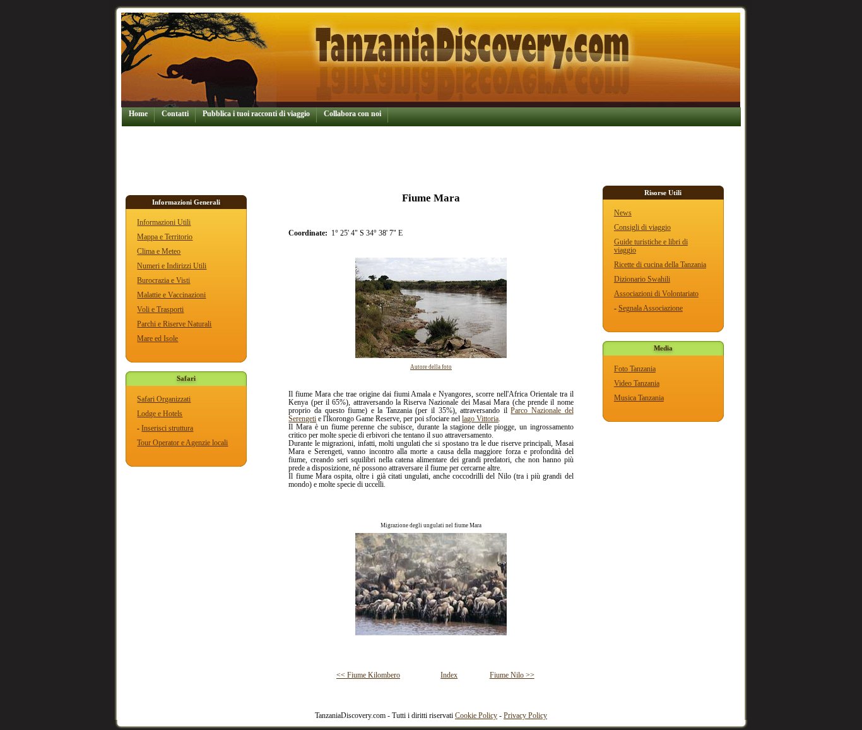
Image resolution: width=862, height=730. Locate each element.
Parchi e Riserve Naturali (174, 324)
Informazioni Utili (164, 222)
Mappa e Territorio (164, 237)
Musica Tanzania (639, 398)
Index (449, 675)
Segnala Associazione (650, 308)
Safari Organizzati (164, 399)
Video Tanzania (636, 384)
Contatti (175, 114)
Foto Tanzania (635, 369)
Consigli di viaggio (642, 228)
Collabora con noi (352, 114)
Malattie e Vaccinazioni (171, 295)
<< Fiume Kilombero (368, 675)
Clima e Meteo (158, 252)
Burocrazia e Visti (163, 281)
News (623, 213)
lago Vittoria (480, 419)
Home (138, 114)
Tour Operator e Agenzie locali (182, 443)
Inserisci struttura (167, 428)
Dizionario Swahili (642, 279)
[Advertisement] (351, 154)
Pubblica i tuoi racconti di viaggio (256, 114)
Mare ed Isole (157, 339)
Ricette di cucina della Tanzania (660, 265)
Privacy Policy (525, 716)
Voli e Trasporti (160, 310)
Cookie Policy (476, 716)
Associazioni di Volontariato (656, 294)
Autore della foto (431, 367)
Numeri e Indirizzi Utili (171, 266)
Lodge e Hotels (159, 414)
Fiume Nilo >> (512, 675)
